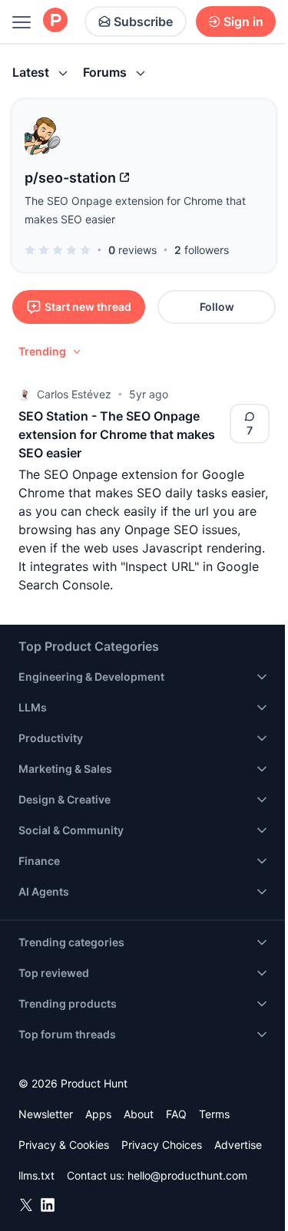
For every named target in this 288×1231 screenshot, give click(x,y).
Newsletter (45, 1113)
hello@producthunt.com (187, 1175)
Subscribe (143, 21)
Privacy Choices (161, 1144)
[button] (50, 351)
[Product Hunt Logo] (55, 21)
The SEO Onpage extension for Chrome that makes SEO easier (135, 210)
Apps (98, 1113)
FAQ (176, 1113)
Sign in (243, 21)
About (139, 1113)
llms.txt (36, 1175)
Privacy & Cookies (63, 1144)
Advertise (238, 1144)
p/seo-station (70, 178)
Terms (214, 1113)
